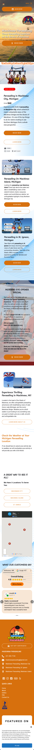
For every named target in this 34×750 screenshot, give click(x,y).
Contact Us (5, 699)
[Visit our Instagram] (7, 680)
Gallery (4, 695)
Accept (17, 745)
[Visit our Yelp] (20, 680)
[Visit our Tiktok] (11, 680)
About (4, 693)
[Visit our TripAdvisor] (16, 680)
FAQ (3, 697)
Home (4, 690)
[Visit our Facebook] (4, 680)
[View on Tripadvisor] (6, 594)
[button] (31, 727)
